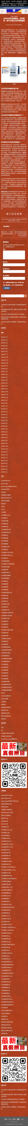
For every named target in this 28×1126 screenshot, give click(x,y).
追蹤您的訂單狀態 (14, 1121)
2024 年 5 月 (4, 377)
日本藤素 (15, 16)
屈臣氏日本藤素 (5, 500)
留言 (4, 249)
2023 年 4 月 (4, 414)
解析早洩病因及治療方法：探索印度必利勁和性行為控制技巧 (21, 233)
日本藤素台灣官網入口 (7, 555)
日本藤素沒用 (4, 632)
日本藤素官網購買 (6, 575)
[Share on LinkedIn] (20, 214)
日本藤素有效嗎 (5, 618)
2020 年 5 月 (4, 434)
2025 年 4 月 (4, 345)
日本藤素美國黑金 (6, 647)
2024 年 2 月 (4, 386)
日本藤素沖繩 (4, 635)
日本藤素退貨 (4, 675)
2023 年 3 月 (4, 417)
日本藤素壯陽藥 (5, 566)
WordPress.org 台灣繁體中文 (9, 739)
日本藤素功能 (4, 549)
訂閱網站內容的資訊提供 (7, 733)
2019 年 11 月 (4, 449)
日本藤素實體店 (5, 578)
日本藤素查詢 (4, 621)
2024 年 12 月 (4, 357)
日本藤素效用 (4, 595)
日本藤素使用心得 (6, 529)
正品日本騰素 (4, 698)
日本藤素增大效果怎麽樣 (7, 564)
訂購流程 (3, 719)
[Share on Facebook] (10, 214)
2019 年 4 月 (4, 463)
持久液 (3, 509)
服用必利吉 (4, 191)
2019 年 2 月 (4, 469)
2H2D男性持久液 (5, 480)
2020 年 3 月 (4, 440)
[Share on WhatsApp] (7, 214)
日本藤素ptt (4, 518)
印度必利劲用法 (5, 489)
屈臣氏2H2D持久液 (6, 498)
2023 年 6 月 (4, 409)
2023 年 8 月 (4, 403)
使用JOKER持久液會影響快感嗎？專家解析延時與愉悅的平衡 (13, 318)
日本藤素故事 (4, 587)
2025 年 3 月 (4, 348)
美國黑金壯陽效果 (6, 707)
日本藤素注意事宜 (6, 638)
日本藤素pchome (5, 515)
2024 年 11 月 (4, 360)
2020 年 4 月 (4, 437)
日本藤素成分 (4, 581)
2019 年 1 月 (4, 472)
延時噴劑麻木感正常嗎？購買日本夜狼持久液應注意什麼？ (13, 310)
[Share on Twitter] (12, 214)
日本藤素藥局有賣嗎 (6, 658)
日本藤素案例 (4, 624)
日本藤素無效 (4, 641)
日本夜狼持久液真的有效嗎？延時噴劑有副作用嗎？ (13, 305)
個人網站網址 (6, 275)
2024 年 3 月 (4, 383)
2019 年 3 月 (4, 466)
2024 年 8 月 (4, 368)
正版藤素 (3, 701)
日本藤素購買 (4, 670)
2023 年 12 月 (4, 391)
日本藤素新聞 (4, 598)
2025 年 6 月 (4, 340)
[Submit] (25, 295)
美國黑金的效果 (5, 713)
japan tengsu (4, 483)
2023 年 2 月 (4, 420)
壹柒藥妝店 (20, 24)
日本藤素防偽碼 (5, 681)
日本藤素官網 (4, 569)
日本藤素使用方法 (6, 532)
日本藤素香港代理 (6, 684)
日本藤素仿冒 (4, 523)
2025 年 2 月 (4, 351)
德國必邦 (3, 503)
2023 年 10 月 (4, 397)
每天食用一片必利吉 (15, 220)
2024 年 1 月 (4, 388)
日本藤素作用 (4, 526)
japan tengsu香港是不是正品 (9, 486)
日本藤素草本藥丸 (6, 653)
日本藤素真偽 (4, 644)
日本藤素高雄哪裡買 (6, 690)
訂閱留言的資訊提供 (6, 736)
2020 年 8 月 (4, 426)
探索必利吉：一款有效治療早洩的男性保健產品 (7, 233)
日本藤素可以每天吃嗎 (7, 552)
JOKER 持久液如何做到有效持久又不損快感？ (13, 314)
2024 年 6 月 (4, 374)
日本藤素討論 (4, 664)
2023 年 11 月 (4, 394)
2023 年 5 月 (4, 411)
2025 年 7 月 (4, 337)
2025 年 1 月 (4, 354)
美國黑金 (3, 704)
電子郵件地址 (6, 268)
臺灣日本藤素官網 (6, 716)
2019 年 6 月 (4, 457)
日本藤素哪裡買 (5, 561)
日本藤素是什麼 (5, 610)
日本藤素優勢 (4, 543)
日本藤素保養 (4, 538)
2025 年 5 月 (4, 343)
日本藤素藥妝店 (5, 655)
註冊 (2, 727)
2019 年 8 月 (4, 452)
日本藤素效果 (4, 589)
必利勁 (12, 16)
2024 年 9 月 (4, 365)
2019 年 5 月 (4, 460)
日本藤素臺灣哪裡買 (6, 650)
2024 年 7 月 (4, 371)
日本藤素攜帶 (4, 584)
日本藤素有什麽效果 (6, 615)
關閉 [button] (26, 5)
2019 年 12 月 (4, 446)
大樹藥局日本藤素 (6, 495)
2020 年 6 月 (4, 432)
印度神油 (3, 492)
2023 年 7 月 (4, 406)
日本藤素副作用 (5, 546)
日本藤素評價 (4, 667)
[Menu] (2, 11)
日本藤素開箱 (4, 678)
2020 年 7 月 (4, 429)
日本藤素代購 (4, 521)
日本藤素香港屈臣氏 (6, 687)
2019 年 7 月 (4, 454)
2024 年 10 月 (4, 363)
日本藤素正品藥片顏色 (7, 630)
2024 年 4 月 (4, 380)
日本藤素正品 (4, 627)
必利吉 (19, 52)
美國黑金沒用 (4, 710)
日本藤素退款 (4, 673)
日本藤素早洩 (4, 607)
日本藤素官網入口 (6, 572)
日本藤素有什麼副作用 (7, 612)
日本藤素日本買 (5, 604)
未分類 (3, 693)
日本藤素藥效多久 (6, 661)
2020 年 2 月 (4, 443)
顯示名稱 (5, 262)
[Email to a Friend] (15, 214)
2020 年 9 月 (4, 423)
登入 (2, 730)
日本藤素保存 (4, 535)
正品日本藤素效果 (6, 696)
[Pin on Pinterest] (18, 214)
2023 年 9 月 (4, 400)
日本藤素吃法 (4, 558)
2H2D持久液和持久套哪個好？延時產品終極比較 (13, 322)
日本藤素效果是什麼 (6, 592)
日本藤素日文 (4, 601)
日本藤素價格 (4, 541)
